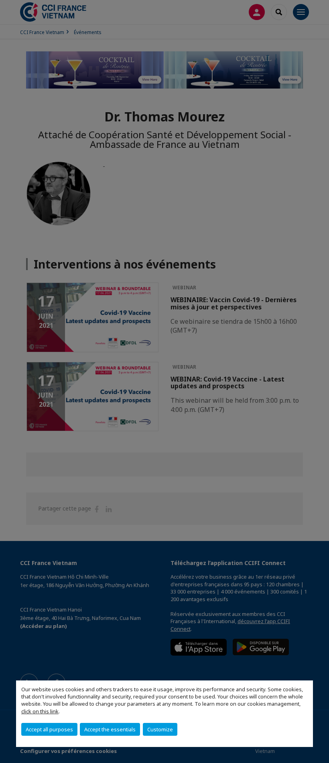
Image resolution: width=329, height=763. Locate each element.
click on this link (40, 711)
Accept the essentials (110, 729)
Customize (160, 729)
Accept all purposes (49, 729)
